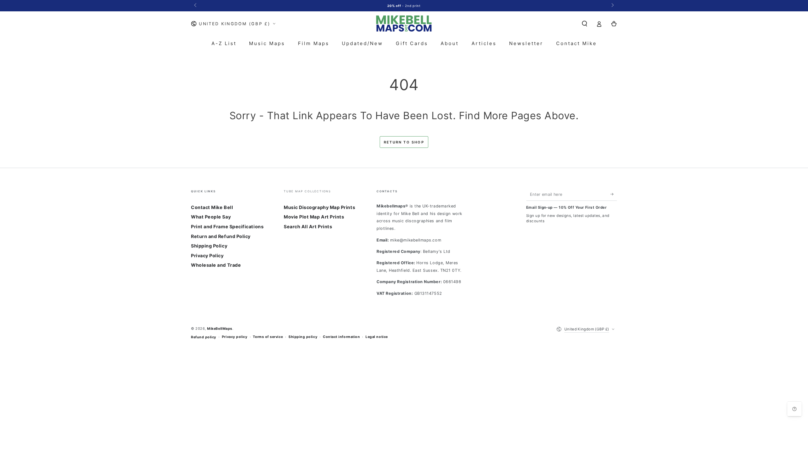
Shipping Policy (209, 245)
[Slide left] (196, 5)
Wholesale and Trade (216, 265)
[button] (584, 23)
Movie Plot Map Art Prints (314, 216)
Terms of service (268, 337)
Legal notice (376, 337)
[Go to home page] (404, 24)
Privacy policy (234, 337)
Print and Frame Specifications (227, 226)
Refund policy (203, 337)
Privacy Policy (207, 255)
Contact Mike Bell (212, 207)
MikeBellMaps (219, 329)
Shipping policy (302, 337)
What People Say (211, 216)
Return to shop (404, 142)
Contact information (341, 337)
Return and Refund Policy (221, 236)
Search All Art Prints (308, 226)
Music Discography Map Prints (319, 207)
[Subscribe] (613, 194)
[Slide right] (612, 5)
